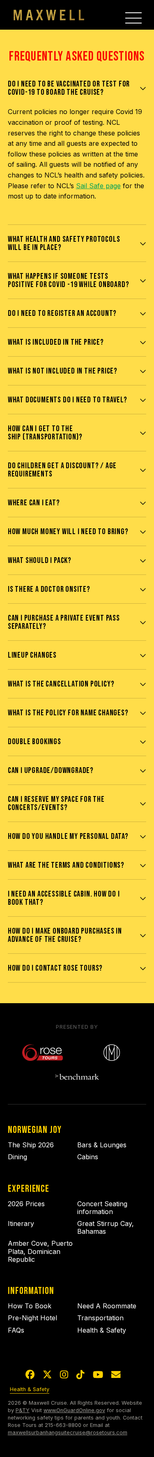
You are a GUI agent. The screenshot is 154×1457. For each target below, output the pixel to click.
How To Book (29, 1306)
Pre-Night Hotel (32, 1318)
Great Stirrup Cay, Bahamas (105, 1227)
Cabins (87, 1157)
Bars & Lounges (101, 1145)
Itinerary (21, 1223)
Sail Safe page (98, 186)
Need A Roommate (106, 1306)
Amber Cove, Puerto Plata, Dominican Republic (40, 1251)
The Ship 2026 (31, 1145)
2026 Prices (26, 1204)
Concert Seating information (102, 1208)
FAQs (16, 1330)
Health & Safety (101, 1330)
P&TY (23, 1410)
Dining (17, 1157)
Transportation (100, 1318)
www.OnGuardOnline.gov (74, 1410)
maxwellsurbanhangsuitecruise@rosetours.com (67, 1432)
